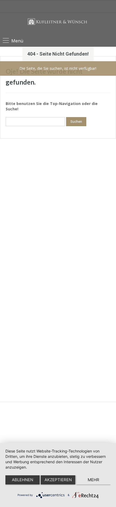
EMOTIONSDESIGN (69, 419)
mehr (93, 479)
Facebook (13, 362)
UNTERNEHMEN (22, 223)
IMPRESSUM (19, 189)
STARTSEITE (19, 215)
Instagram (13, 374)
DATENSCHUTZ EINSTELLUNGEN (35, 206)
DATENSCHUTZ (22, 197)
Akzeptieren (58, 479)
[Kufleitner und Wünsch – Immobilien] (58, 25)
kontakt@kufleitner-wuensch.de (30, 289)
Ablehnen (22, 479)
